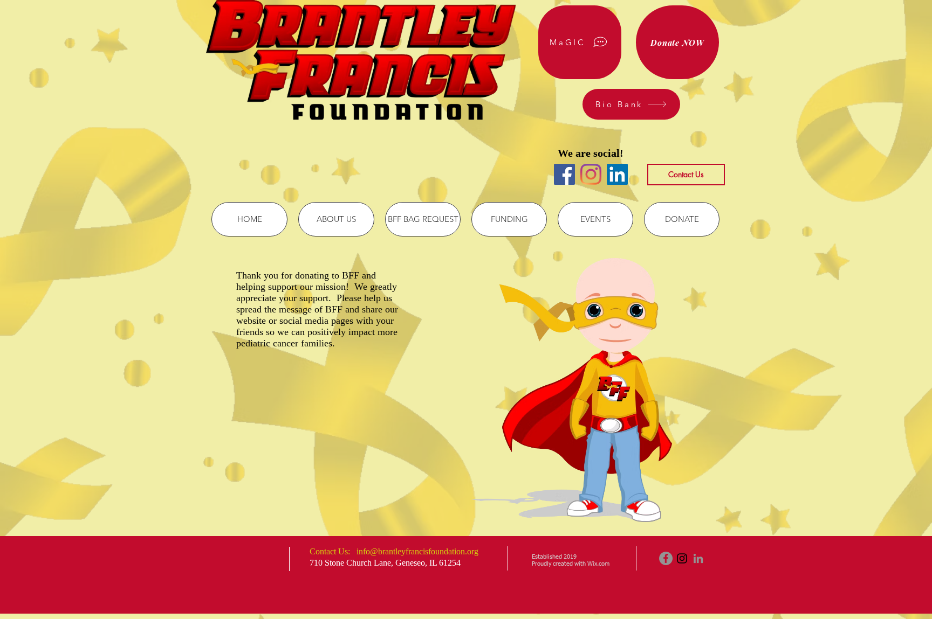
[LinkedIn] (617, 174)
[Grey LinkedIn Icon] (698, 558)
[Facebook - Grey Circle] (666, 558)
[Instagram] (590, 174)
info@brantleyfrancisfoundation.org (417, 551)
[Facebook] (564, 174)
